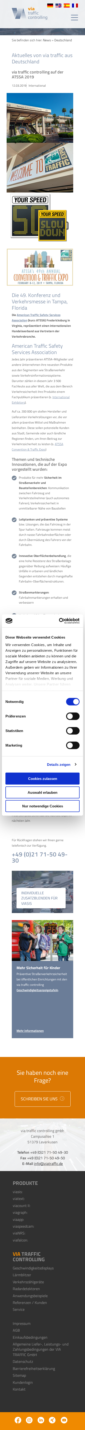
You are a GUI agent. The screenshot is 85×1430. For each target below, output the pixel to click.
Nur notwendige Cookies (42, 806)
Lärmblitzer (22, 1275)
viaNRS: (19, 1233)
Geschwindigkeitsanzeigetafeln (37, 990)
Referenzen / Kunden (30, 1302)
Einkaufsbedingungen (30, 1337)
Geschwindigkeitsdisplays (33, 1268)
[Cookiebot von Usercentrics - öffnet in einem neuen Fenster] (60, 621)
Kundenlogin (23, 1382)
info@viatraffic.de (48, 1163)
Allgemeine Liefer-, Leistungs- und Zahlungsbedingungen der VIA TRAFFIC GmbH (40, 1349)
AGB (16, 1330)
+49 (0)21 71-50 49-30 (40, 857)
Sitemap (19, 1375)
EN (58, 6)
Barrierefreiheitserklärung (34, 1368)
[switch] (73, 716)
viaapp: (18, 1219)
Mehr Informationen (30, 1030)
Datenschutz (23, 1361)
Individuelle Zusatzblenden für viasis (39, 898)
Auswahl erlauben (42, 792)
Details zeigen (58, 764)
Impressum (21, 1323)
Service (19, 1309)
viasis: (17, 1192)
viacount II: (21, 1205)
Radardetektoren (26, 1288)
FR (75, 6)
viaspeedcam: (23, 1226)
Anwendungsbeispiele (30, 1296)
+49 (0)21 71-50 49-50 (46, 1158)
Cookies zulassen (42, 779)
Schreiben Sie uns (40, 1099)
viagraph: (20, 1212)
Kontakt (19, 1389)
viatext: (19, 1198)
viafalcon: (20, 1240)
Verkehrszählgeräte (28, 1282)
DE (50, 6)
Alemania (67, 6)
